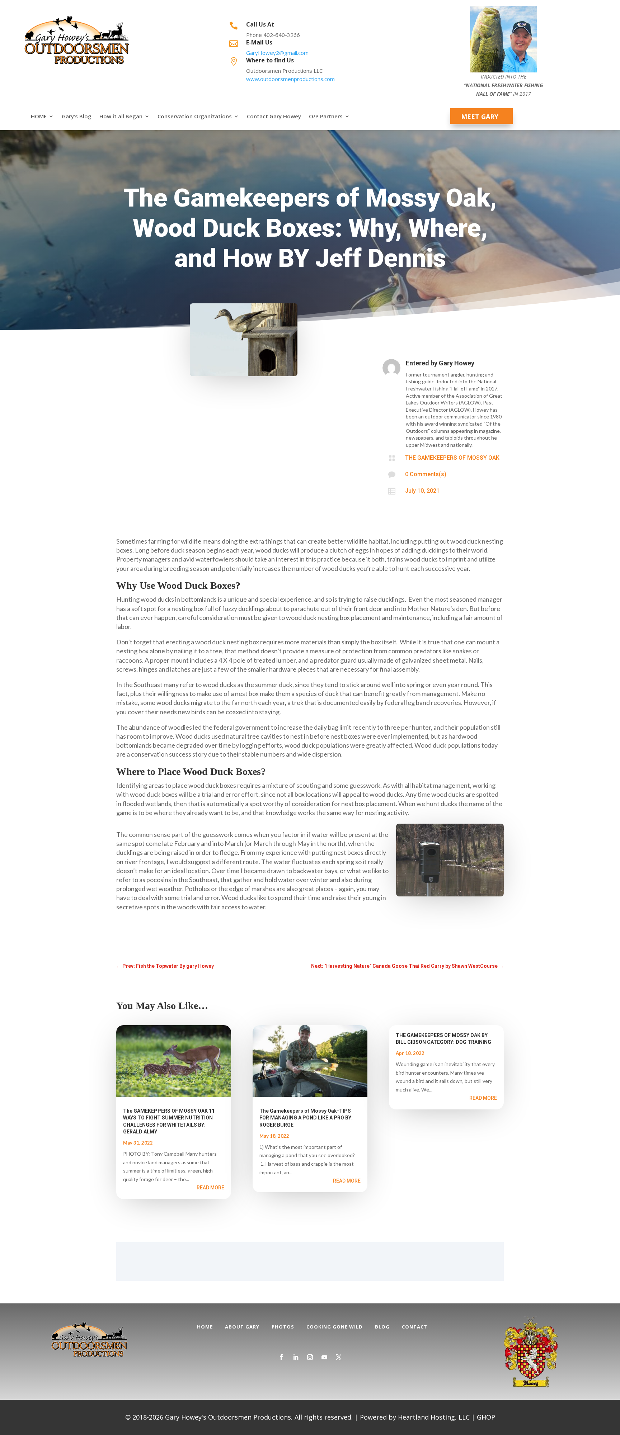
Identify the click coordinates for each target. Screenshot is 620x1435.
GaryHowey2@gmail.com (277, 52)
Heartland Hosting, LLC (434, 1417)
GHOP (486, 1417)
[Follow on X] (338, 1357)
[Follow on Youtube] (324, 1357)
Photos (283, 1326)
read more (210, 1187)
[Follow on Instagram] (310, 1357)
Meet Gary (479, 116)
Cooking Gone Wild (334, 1326)
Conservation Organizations (195, 116)
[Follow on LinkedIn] (295, 1357)
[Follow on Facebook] (281, 1357)
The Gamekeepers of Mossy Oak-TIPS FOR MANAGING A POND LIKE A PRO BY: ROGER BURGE (306, 1117)
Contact (414, 1326)
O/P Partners (326, 116)
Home (205, 1326)
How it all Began (120, 116)
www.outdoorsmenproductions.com (290, 78)
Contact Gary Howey (274, 116)
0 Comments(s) (425, 474)
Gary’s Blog (76, 116)
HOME (39, 116)
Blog (382, 1326)
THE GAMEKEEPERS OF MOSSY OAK (452, 457)
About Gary (242, 1326)
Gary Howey (456, 363)
